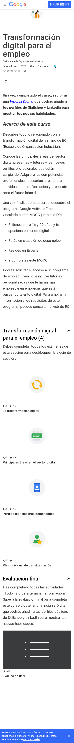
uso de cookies (31, 739)
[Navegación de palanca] (5, 5)
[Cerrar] (69, 736)
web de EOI (61, 306)
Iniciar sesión (59, 4)
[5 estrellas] (19, 71)
